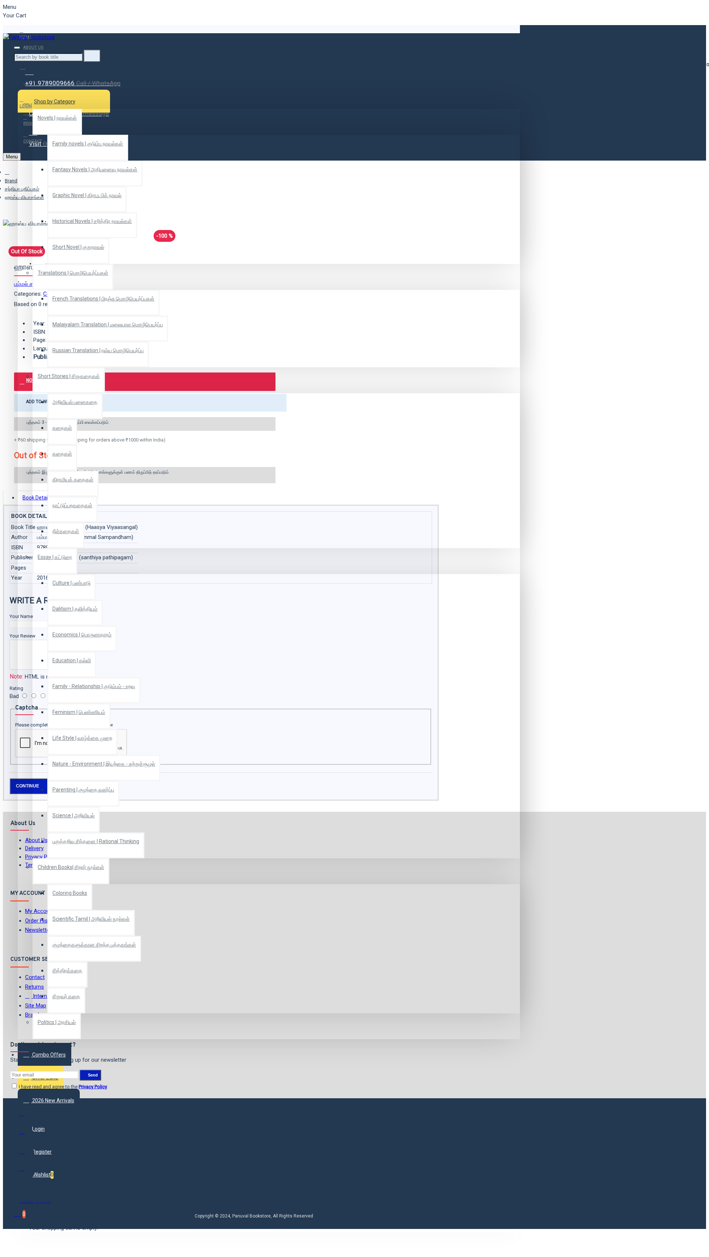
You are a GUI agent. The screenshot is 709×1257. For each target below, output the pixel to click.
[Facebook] (27, 1116)
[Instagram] (27, 1153)
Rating (16, 688)
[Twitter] (27, 1135)
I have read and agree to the (62, 1086)
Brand (11, 180)
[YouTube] (27, 1172)
